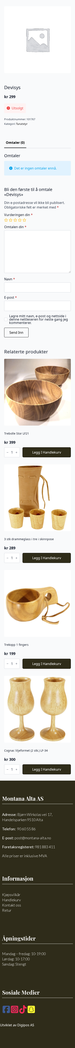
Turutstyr (22, 124)
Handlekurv (11, 900)
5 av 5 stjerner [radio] (24, 220)
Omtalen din (15, 227)
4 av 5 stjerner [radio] (20, 220)
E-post (10, 297)
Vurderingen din (18, 214)
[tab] (15, 142)
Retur (6, 910)
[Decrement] (7, 452)
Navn (9, 279)
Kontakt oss (11, 905)
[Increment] (16, 452)
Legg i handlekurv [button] (46, 452)
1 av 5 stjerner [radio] (6, 220)
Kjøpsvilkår (11, 894)
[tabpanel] (37, 245)
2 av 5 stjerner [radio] (11, 220)
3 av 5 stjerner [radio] (15, 220)
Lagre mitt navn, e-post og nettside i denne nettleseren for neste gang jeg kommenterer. (38, 319)
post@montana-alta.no (33, 838)
